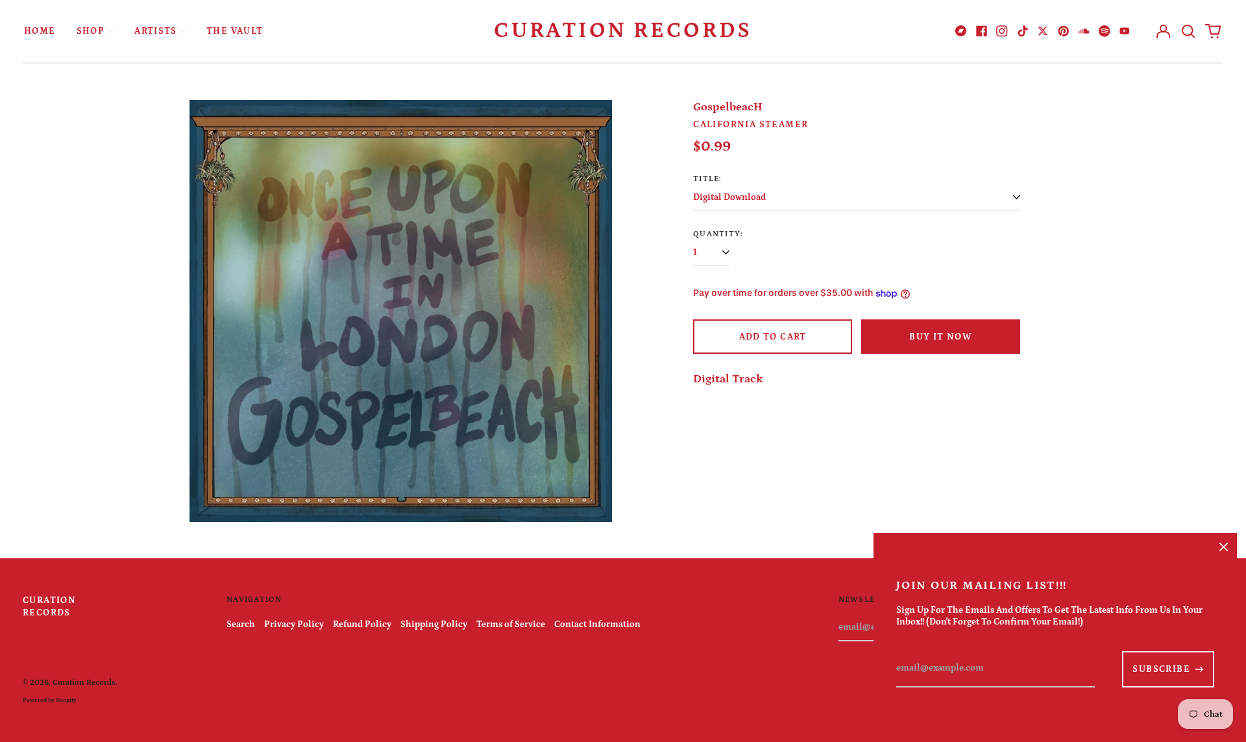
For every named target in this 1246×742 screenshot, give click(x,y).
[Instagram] (1002, 31)
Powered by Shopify (50, 700)
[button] (1188, 31)
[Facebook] (982, 31)
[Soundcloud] (1084, 31)
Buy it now (940, 337)
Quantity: (718, 233)
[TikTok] (1023, 31)
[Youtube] (1124, 31)
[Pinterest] (1063, 31)
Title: (707, 178)
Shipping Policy (433, 624)
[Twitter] (1043, 31)
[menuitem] (40, 31)
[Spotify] (1104, 31)
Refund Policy (362, 624)
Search (240, 624)
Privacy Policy (294, 624)
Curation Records (623, 30)
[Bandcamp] (961, 31)
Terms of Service (510, 624)
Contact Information (597, 624)
